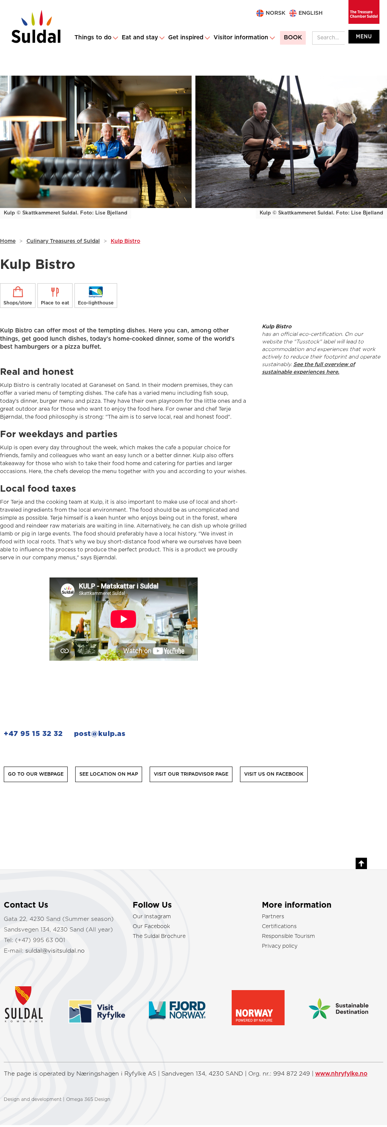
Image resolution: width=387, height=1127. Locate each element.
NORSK (275, 13)
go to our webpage (35, 774)
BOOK (293, 37)
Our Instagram (152, 916)
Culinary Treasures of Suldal (63, 241)
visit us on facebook (273, 774)
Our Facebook (151, 926)
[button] (96, 37)
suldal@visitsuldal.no (55, 951)
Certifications (279, 926)
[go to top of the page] (361, 863)
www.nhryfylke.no (341, 1074)
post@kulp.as (99, 733)
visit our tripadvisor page (191, 774)
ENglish (311, 13)
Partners (273, 916)
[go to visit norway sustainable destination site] (338, 1001)
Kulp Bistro (125, 241)
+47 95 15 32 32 (33, 733)
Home (7, 241)
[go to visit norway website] (258, 1004)
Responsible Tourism (288, 936)
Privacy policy (279, 946)
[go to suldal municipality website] (32, 1002)
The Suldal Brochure (159, 936)
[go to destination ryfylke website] (96, 1003)
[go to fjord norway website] (177, 1001)
